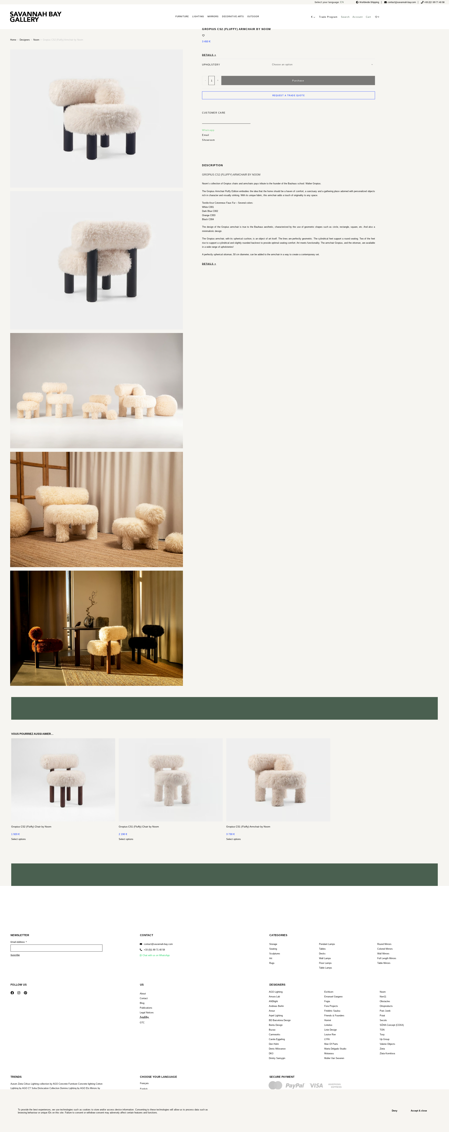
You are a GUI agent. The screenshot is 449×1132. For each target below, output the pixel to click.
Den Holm (274, 1044)
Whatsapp (208, 130)
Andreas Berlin (276, 1006)
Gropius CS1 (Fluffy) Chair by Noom (139, 826)
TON (382, 1029)
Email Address (18, 942)
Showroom (208, 140)
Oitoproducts (386, 1006)
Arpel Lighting (276, 1015)
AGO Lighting (276, 992)
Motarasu (329, 1053)
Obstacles (385, 1001)
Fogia (327, 1001)
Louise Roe (330, 1034)
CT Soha (32, 1088)
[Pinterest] (25, 992)
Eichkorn (328, 992)
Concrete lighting (86, 1084)
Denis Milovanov (277, 1048)
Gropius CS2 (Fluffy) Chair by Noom (31, 826)
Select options (18, 839)
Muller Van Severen (334, 1058)
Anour (272, 1010)
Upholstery (211, 64)
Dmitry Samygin (277, 1058)
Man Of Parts (331, 1044)
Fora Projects (331, 1006)
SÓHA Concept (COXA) (392, 1025)
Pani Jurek (385, 1010)
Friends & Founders (334, 1015)
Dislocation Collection (48, 1088)
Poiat (382, 1015)
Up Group (384, 1039)
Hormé (327, 1020)
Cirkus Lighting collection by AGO (41, 1084)
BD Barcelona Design (280, 1020)
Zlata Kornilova (387, 1053)
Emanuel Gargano (333, 996)
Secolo (383, 1020)
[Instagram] (18, 992)
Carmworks (274, 1034)
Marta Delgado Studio (335, 1048)
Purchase (298, 80)
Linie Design (330, 1029)
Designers (25, 39)
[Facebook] (12, 992)
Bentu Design (276, 1025)
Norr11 (383, 996)
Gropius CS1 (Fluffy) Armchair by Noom (248, 826)
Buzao (272, 1029)
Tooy (382, 1034)
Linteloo (328, 1025)
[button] (152, 949)
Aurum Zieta (17, 1084)
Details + (209, 55)
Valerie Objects (387, 1044)
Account (358, 17)
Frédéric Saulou (332, 1010)
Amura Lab (274, 996)
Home (13, 39)
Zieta (382, 1048)
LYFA (327, 1039)
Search (345, 17)
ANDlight (273, 1001)
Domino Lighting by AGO (72, 1088)
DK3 (271, 1053)
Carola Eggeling (277, 1039)
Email (205, 135)
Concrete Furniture (68, 1084)
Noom (36, 39)
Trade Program (328, 17)
